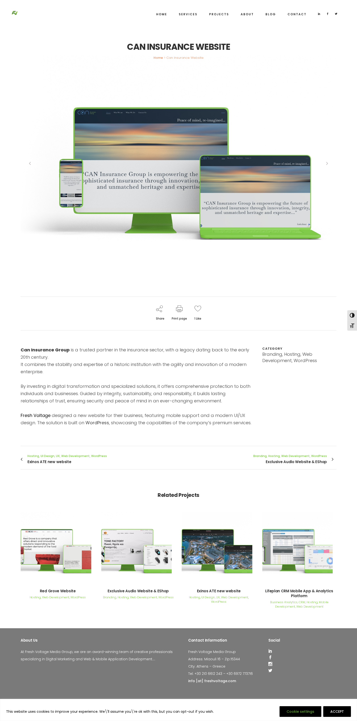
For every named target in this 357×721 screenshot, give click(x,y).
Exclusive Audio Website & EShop (138, 591)
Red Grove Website (58, 591)
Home (158, 57)
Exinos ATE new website (219, 591)
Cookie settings (300, 711)
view (58, 546)
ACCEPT (337, 711)
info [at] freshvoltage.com (212, 681)
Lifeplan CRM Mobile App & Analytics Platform (299, 593)
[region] (178, 710)
